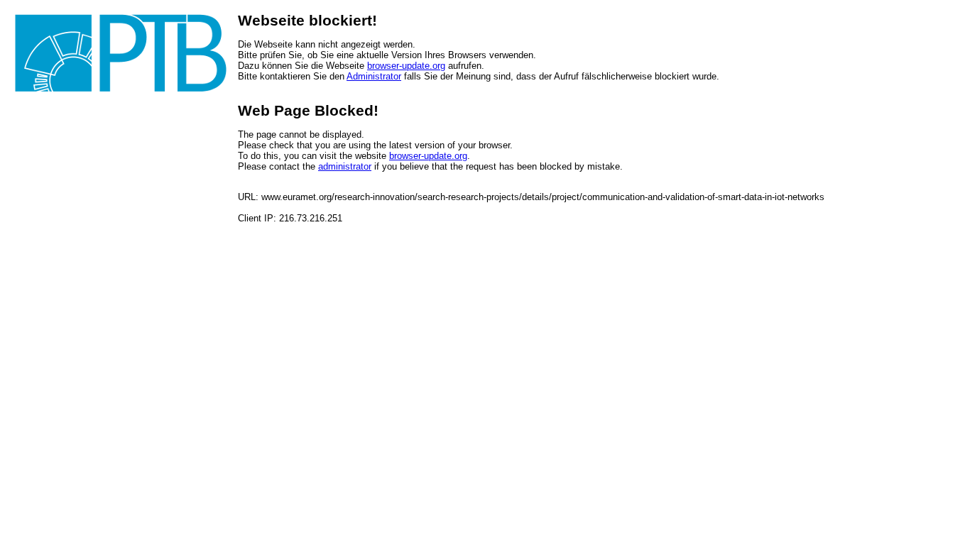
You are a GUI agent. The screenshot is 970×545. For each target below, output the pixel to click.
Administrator (374, 76)
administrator (344, 166)
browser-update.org (406, 65)
